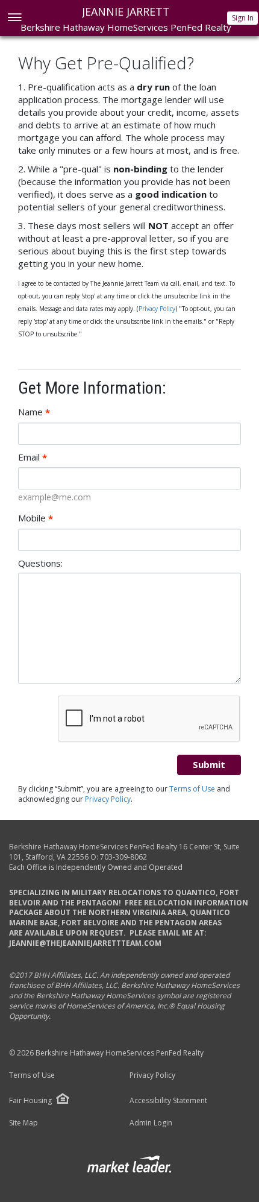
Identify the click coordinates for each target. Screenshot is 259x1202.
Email (32, 457)
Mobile (35, 518)
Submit (209, 764)
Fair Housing (30, 1100)
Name (34, 412)
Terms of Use (192, 789)
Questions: (40, 563)
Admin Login (151, 1123)
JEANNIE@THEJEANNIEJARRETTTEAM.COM (85, 943)
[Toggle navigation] (14, 18)
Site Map (23, 1123)
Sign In (243, 18)
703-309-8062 (123, 857)
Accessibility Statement (168, 1101)
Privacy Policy (157, 308)
